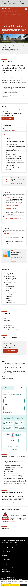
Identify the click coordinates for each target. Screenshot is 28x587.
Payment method (21, 46)
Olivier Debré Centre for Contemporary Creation (12, 206)
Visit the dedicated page (7, 502)
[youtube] (12, 548)
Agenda (20, 15)
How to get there (11, 351)
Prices (14, 46)
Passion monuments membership (16, 253)
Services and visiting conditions (9, 49)
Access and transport (6, 47)
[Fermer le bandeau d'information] (26, 2)
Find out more (11, 521)
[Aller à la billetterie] (23, 9)
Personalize (24, 585)
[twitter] (10, 548)
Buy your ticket (7, 118)
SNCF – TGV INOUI (10, 211)
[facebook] (7, 548)
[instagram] (4, 548)
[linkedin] (2, 548)
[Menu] (26, 9)
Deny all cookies (15, 585)
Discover (13, 15)
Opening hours (9, 46)
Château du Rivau (10, 208)
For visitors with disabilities (8, 51)
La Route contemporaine (12, 197)
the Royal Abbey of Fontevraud (14, 203)
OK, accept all (5, 585)
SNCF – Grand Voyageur (12, 218)
